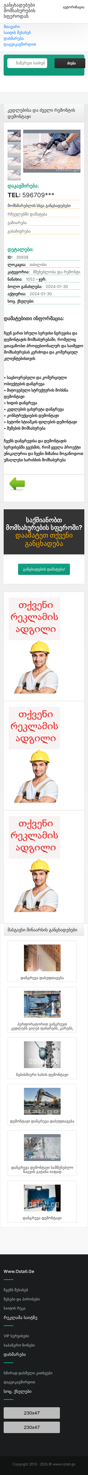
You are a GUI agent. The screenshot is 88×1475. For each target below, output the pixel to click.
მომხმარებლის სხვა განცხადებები (39, 205)
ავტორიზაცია (73, 7)
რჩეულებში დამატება (27, 214)
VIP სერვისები (16, 1336)
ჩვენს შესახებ (16, 1290)
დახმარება (14, 38)
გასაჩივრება (19, 231)
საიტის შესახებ (17, 32)
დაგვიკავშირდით (20, 44)
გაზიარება (17, 222)
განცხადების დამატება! (44, 569)
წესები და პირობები (22, 1299)
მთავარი (12, 26)
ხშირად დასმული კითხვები (28, 1373)
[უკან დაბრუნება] (15, 483)
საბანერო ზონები (19, 1345)
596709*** (31, 195)
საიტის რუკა (15, 1308)
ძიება (71, 63)
